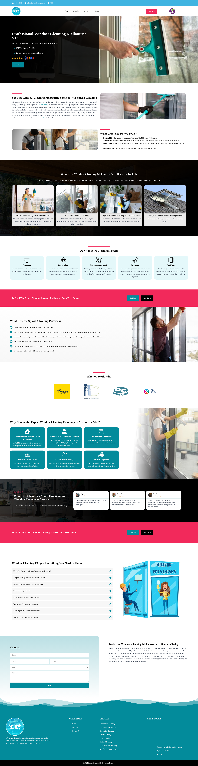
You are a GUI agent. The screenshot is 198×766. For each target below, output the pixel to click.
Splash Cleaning (43, 105)
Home (67, 11)
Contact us (98, 11)
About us (75, 11)
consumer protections (39, 118)
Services (85, 11)
